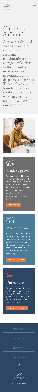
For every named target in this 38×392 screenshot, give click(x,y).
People (18, 338)
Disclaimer (18, 357)
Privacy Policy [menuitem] (23, 381)
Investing (18, 348)
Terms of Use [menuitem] (14, 381)
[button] (34, 6)
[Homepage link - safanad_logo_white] (19, 377)
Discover (18, 329)
